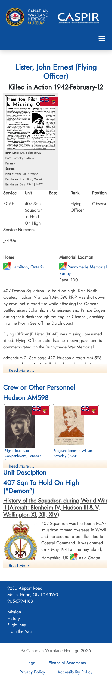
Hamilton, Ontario (27, 267)
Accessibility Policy (74, 672)
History (13, 618)
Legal (31, 663)
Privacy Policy (32, 672)
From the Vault (20, 631)
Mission (14, 612)
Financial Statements (67, 663)
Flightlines (16, 625)
